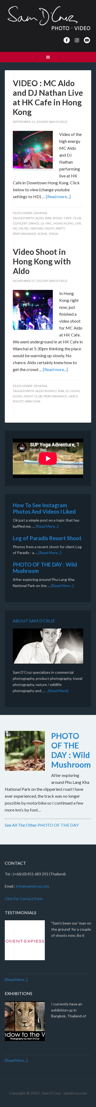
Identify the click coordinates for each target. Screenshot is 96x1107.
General (41, 213)
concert (20, 223)
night (49, 228)
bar (48, 218)
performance (24, 234)
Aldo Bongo (46, 391)
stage (53, 234)
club (77, 218)
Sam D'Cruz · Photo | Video (48, 18)
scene (42, 234)
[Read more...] (58, 196)
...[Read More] (57, 690)
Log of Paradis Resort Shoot (47, 538)
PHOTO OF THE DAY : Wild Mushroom (71, 750)
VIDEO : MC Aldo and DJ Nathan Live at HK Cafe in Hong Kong (48, 97)
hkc (49, 223)
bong (57, 218)
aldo (39, 218)
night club (33, 396)
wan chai (32, 401)
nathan (36, 228)
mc (15, 228)
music (24, 228)
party (60, 228)
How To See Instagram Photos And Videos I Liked (44, 508)
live (78, 223)
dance (34, 223)
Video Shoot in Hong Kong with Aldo (42, 261)
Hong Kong (64, 223)
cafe (68, 218)
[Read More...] (47, 526)
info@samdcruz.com (32, 886)
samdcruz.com (75, 1093)
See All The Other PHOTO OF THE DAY (42, 824)
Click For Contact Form (24, 898)
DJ (42, 223)
